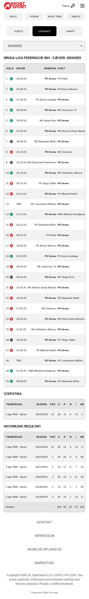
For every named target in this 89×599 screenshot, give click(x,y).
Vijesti (18, 31)
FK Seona (50, 78)
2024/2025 (42, 414)
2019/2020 (42, 487)
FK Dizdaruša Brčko (45, 224)
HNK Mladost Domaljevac (71, 214)
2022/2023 (42, 457)
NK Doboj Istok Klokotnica (42, 162)
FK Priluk (62, 78)
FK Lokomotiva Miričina (43, 204)
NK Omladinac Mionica (70, 173)
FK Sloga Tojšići (47, 183)
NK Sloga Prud (48, 120)
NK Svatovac (65, 152)
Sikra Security (50, 592)
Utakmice (44, 31)
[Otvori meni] (80, 6)
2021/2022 (42, 467)
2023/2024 (42, 447)
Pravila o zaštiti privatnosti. (56, 583)
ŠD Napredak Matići (45, 141)
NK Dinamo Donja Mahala (72, 131)
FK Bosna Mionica (68, 89)
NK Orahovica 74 (67, 110)
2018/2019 (42, 497)
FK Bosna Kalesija (46, 99)
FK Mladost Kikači (67, 193)
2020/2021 (42, 477)
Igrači (70, 31)
